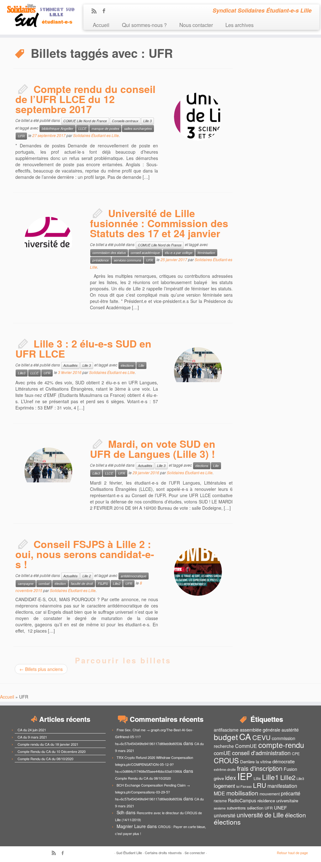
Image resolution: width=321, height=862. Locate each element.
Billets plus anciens (41, 669)
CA (245, 736)
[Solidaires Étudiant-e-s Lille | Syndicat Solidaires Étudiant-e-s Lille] (37, 15)
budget (226, 736)
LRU (259, 785)
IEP (244, 775)
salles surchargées (138, 128)
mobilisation (242, 792)
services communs (127, 260)
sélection (255, 808)
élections (127, 365)
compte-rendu (281, 744)
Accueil (101, 25)
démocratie (283, 761)
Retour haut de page (292, 852)
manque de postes (105, 128)
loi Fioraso (244, 786)
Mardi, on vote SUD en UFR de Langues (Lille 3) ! (152, 448)
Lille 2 (86, 576)
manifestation (282, 785)
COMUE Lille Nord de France (85, 120)
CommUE (246, 745)
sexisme (220, 808)
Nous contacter (196, 25)
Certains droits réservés (163, 852)
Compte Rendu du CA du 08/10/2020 (45, 758)
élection (60, 583)
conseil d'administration (261, 753)
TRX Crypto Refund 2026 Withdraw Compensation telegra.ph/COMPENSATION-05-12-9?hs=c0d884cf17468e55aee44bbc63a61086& (154, 764)
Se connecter (195, 852)
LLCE (82, 128)
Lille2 (116, 583)
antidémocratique (133, 576)
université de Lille (260, 814)
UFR (21, 136)
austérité (290, 730)
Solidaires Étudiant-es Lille (96, 135)
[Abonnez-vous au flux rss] (96, 11)
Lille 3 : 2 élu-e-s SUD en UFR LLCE (83, 348)
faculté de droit (82, 583)
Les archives (239, 25)
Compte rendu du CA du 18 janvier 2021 (48, 744)
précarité (290, 793)
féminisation (206, 252)
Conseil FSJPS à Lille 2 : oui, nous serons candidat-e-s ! (84, 554)
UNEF (280, 807)
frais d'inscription (259, 768)
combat (44, 583)
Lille (141, 365)
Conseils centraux (125, 120)
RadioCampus (242, 800)
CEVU (261, 737)
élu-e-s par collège (178, 252)
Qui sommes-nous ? (144, 25)
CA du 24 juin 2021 (32, 729)
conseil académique (145, 252)
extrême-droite (225, 769)
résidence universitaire (277, 801)
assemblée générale (260, 729)
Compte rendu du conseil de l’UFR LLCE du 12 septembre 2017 (85, 99)
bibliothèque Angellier (57, 128)
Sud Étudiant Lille (129, 852)
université (224, 815)
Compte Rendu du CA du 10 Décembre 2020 (52, 751)
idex (230, 777)
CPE (296, 753)
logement (224, 785)
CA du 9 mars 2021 (32, 736)
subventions (236, 807)
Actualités (70, 365)
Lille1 (270, 777)
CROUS (226, 760)
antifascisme (226, 730)
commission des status (109, 252)
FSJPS (103, 583)
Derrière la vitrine (255, 762)
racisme (220, 800)
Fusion (290, 769)
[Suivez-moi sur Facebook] (106, 11)
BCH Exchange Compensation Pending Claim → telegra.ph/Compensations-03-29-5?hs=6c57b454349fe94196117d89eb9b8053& (152, 791)
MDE (219, 793)
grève (219, 778)
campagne (26, 583)
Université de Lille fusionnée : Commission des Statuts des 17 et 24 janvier (159, 223)
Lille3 (21, 373)
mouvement (270, 794)
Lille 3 (147, 120)
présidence (100, 260)
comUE (222, 753)
